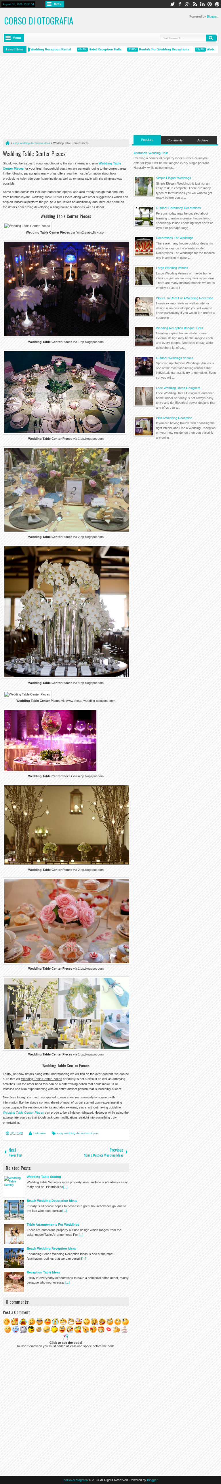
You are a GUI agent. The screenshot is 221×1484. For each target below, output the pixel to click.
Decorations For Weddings (174, 238)
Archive (202, 140)
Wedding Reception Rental (34, 49)
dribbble (210, 4)
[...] (65, 1187)
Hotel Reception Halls (88, 49)
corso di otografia (38, 20)
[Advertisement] (66, 99)
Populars (147, 139)
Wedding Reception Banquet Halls (179, 328)
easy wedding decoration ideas (77, 1133)
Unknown (39, 1133)
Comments (175, 140)
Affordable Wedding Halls (151, 153)
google (187, 4)
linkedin (202, 4)
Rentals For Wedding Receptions (147, 49)
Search (211, 38)
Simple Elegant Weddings (173, 178)
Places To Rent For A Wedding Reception (184, 298)
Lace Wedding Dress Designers (178, 388)
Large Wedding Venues (172, 268)
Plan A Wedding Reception (174, 418)
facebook (180, 4)
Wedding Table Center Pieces (34, 153)
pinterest (217, 4)
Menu (57, 4)
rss (195, 4)
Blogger (212, 16)
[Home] (7, 143)
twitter (172, 4)
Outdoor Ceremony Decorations (178, 208)
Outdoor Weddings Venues (174, 358)
